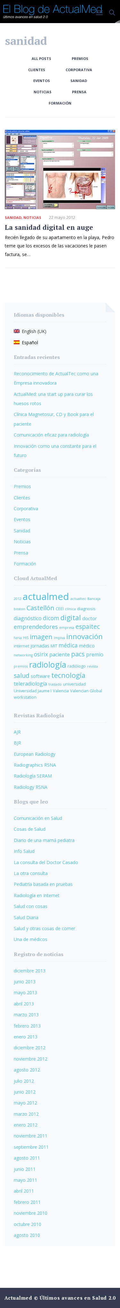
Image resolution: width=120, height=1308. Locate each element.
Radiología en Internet (37, 895)
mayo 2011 (25, 1180)
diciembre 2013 (29, 971)
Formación (60, 103)
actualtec (78, 598)
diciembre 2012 (29, 1048)
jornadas (39, 645)
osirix (41, 654)
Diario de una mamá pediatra (44, 840)
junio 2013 (25, 982)
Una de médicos (30, 939)
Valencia (61, 691)
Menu (101, 13)
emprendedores (36, 626)
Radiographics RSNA (35, 765)
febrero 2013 (27, 1026)
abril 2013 (24, 1004)
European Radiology (34, 754)
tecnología (68, 675)
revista (92, 666)
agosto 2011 (27, 1158)
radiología (47, 664)
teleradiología (30, 683)
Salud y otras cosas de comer (44, 928)
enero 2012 (25, 1125)
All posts (41, 58)
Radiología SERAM (33, 776)
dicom (51, 618)
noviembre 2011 (30, 1136)
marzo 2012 (26, 1114)
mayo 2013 (25, 992)
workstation (25, 697)
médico (87, 645)
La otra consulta (31, 873)
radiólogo (77, 666)
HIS (25, 638)
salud (21, 675)
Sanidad (78, 80)
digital (70, 617)
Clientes (36, 69)
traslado (55, 684)
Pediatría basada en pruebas (43, 884)
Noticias (43, 91)
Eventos (41, 80)
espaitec (88, 626)
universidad (74, 684)
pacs (78, 654)
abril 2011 (24, 1191)
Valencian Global (86, 691)
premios (21, 666)
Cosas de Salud (29, 829)
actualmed (46, 596)
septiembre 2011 (31, 1147)
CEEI (60, 609)
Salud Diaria (26, 917)
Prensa (79, 91)
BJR (17, 743)
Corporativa (79, 69)
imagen (41, 636)
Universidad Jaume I (33, 691)
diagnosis (86, 609)
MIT (54, 646)
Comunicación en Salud (38, 818)
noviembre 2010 (30, 1213)
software (40, 676)
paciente (59, 654)
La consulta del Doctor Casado (46, 862)
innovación (84, 636)
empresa (66, 627)
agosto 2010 (27, 1235)
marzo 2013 (26, 1015)
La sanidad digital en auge (49, 227)
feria (18, 638)
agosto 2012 (27, 1070)
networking (23, 655)
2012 (17, 598)
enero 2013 (25, 1037)
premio (94, 654)
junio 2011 (25, 1169)
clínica (70, 609)
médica (68, 645)
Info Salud (24, 851)
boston (19, 609)
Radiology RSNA (30, 787)
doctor (89, 618)
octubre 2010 (27, 1224)
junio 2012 (25, 1092)
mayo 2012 (25, 1103)
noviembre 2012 (30, 1059)
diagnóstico (28, 618)
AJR (17, 732)
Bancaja (93, 598)
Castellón (40, 608)
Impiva (59, 638)
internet (21, 646)
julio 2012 (24, 1081)
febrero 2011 (27, 1202)
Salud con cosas (30, 906)
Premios (80, 58)
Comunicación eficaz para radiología (51, 435)
